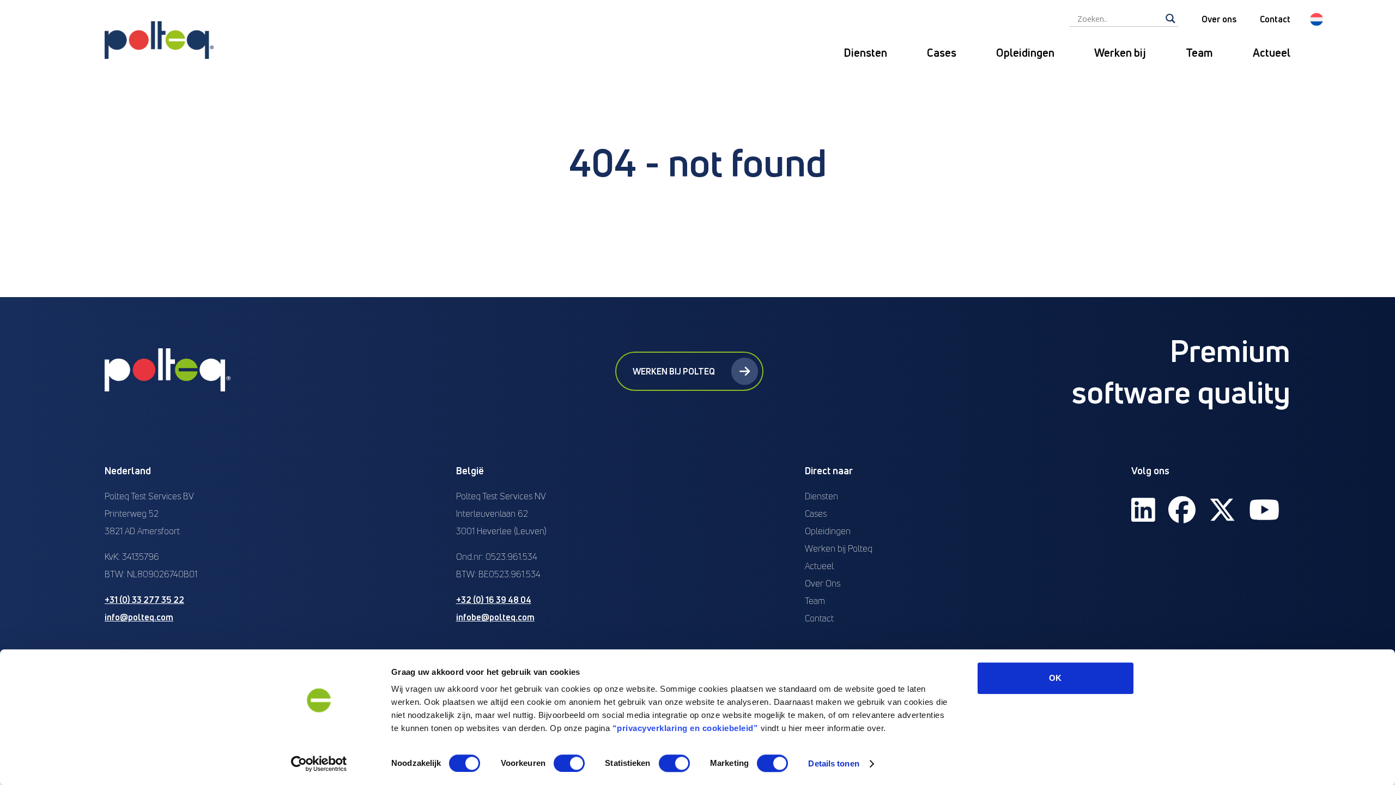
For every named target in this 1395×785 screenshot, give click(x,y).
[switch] (569, 763)
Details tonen (833, 763)
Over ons (1219, 19)
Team (1199, 52)
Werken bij (1120, 52)
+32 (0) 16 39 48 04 (493, 600)
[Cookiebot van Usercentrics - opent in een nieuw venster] (319, 764)
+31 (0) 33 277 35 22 (144, 600)
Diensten (865, 52)
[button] (1316, 19)
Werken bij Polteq (674, 371)
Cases (941, 52)
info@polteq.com (139, 617)
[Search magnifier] (1170, 18)
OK (1055, 678)
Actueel (1271, 52)
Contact (1275, 19)
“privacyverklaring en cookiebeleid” (685, 728)
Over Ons (822, 583)
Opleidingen (1025, 52)
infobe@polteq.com (495, 617)
